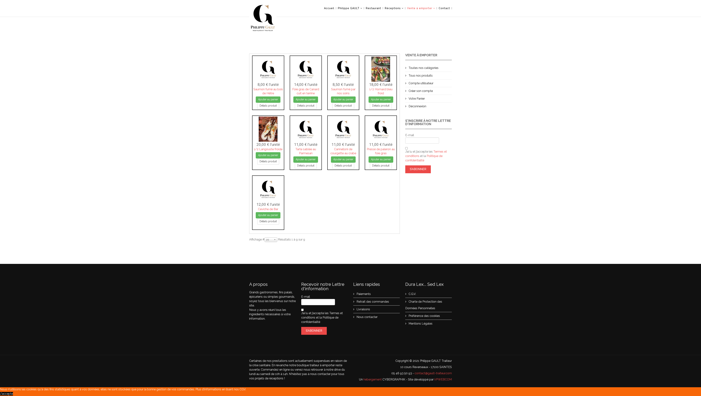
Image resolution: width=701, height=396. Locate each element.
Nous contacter (367, 317)
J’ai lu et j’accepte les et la (426, 156)
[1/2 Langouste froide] (268, 129)
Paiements (363, 294)
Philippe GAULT (348, 8)
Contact (444, 8)
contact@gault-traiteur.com (433, 373)
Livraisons (363, 309)
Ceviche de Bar (268, 209)
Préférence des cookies (424, 316)
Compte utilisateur (420, 83)
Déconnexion (417, 106)
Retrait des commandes (372, 301)
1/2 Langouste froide (268, 149)
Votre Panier (416, 98)
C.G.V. (412, 294)
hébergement (372, 379)
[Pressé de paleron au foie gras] (381, 129)
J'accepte (6, 393)
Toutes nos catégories (423, 68)
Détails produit (268, 105)
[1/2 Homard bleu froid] (381, 69)
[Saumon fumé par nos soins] (343, 69)
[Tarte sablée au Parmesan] (306, 129)
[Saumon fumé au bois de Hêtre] (268, 69)
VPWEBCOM (443, 379)
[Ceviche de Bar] (268, 189)
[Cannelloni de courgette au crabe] (343, 129)
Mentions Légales (420, 323)
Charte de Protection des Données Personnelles (423, 305)
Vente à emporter (419, 8)
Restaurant (373, 8)
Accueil (329, 8)
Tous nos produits (420, 75)
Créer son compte (420, 91)
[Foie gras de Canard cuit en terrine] (306, 69)
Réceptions (393, 8)
